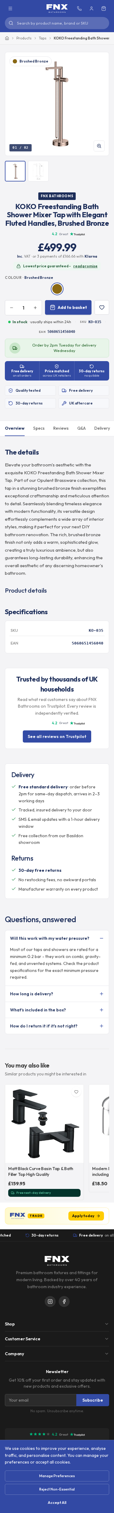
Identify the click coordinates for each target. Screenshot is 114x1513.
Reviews (61, 428)
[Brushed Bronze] (57, 289)
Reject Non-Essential (57, 1489)
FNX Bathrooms (57, 196)
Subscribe (92, 1400)
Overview (15, 428)
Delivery (102, 428)
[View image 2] (38, 171)
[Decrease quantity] (11, 307)
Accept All (57, 1502)
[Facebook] (64, 1301)
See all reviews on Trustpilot (57, 736)
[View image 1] (15, 171)
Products (24, 38)
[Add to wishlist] (102, 307)
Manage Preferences (57, 1476)
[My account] (91, 8)
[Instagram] (50, 1301)
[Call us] (79, 8)
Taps (43, 38)
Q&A (81, 428)
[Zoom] (99, 145)
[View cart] (103, 8)
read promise (85, 266)
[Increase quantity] (35, 307)
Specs (39, 428)
